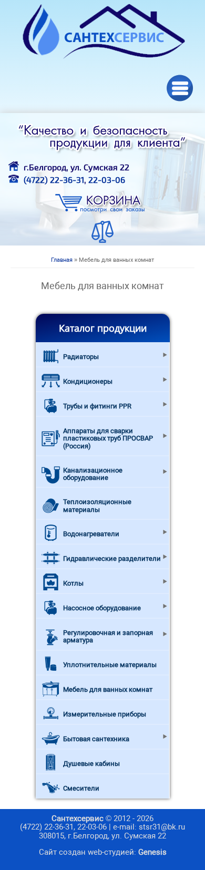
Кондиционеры (87, 381)
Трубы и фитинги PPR (97, 406)
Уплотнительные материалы (110, 665)
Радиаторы (81, 357)
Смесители (81, 788)
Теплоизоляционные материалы (97, 505)
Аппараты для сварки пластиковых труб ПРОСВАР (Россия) (108, 438)
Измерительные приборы (104, 714)
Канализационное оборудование (92, 474)
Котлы (73, 583)
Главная (62, 260)
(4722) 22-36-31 (54, 180)
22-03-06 (106, 180)
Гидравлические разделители (112, 558)
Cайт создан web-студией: (103, 852)
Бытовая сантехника (96, 739)
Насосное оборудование (102, 608)
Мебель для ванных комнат (107, 689)
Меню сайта (180, 88)
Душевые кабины (91, 763)
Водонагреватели (91, 534)
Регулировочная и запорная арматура (108, 636)
